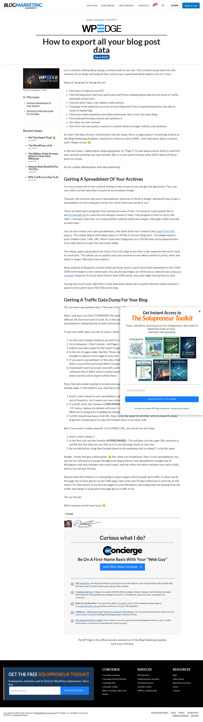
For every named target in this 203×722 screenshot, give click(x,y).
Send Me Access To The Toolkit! (162, 399)
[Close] (199, 311)
